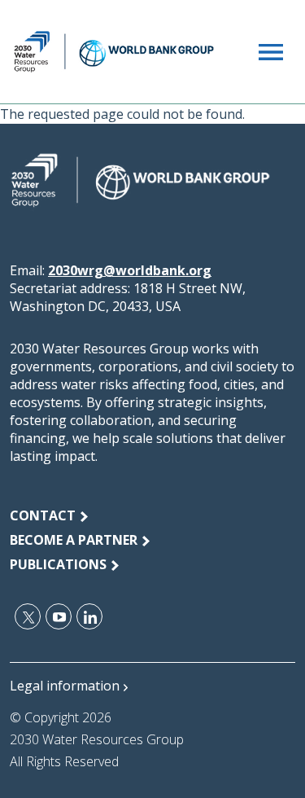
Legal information (65, 686)
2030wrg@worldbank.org (129, 270)
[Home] (114, 52)
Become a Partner (73, 540)
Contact (43, 515)
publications (58, 564)
